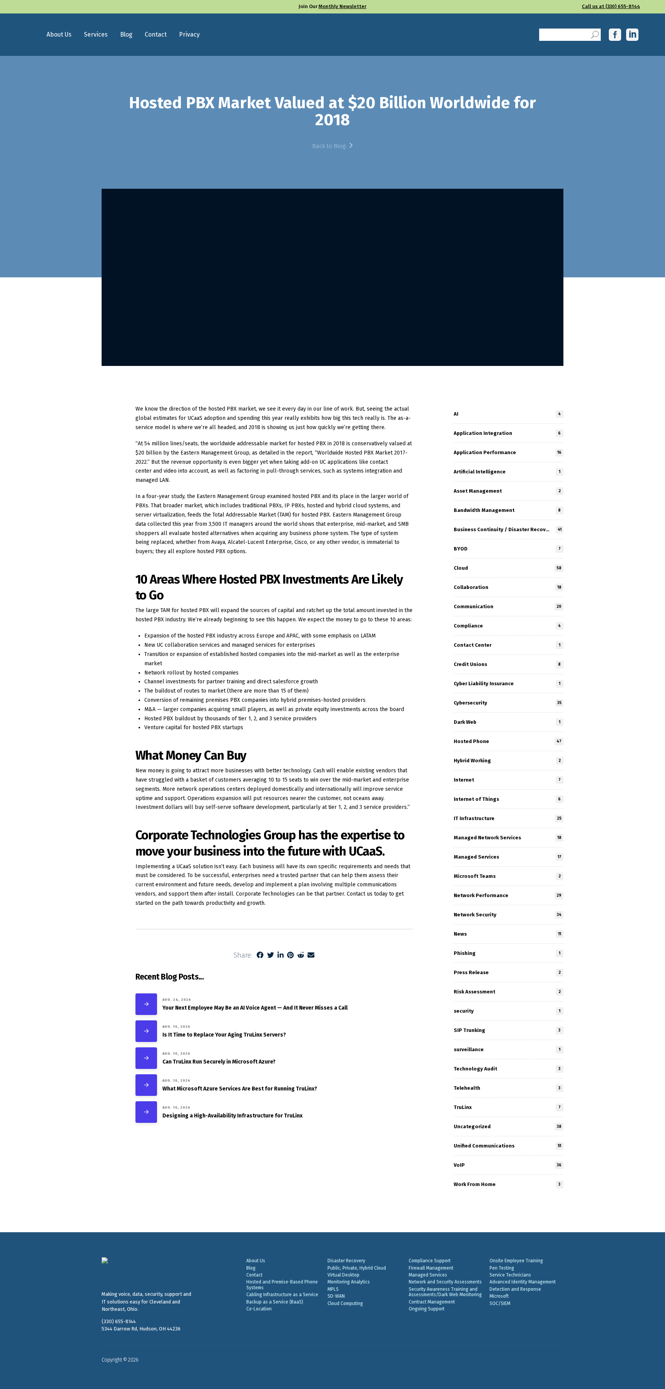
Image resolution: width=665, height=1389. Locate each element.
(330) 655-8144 (119, 1321)
